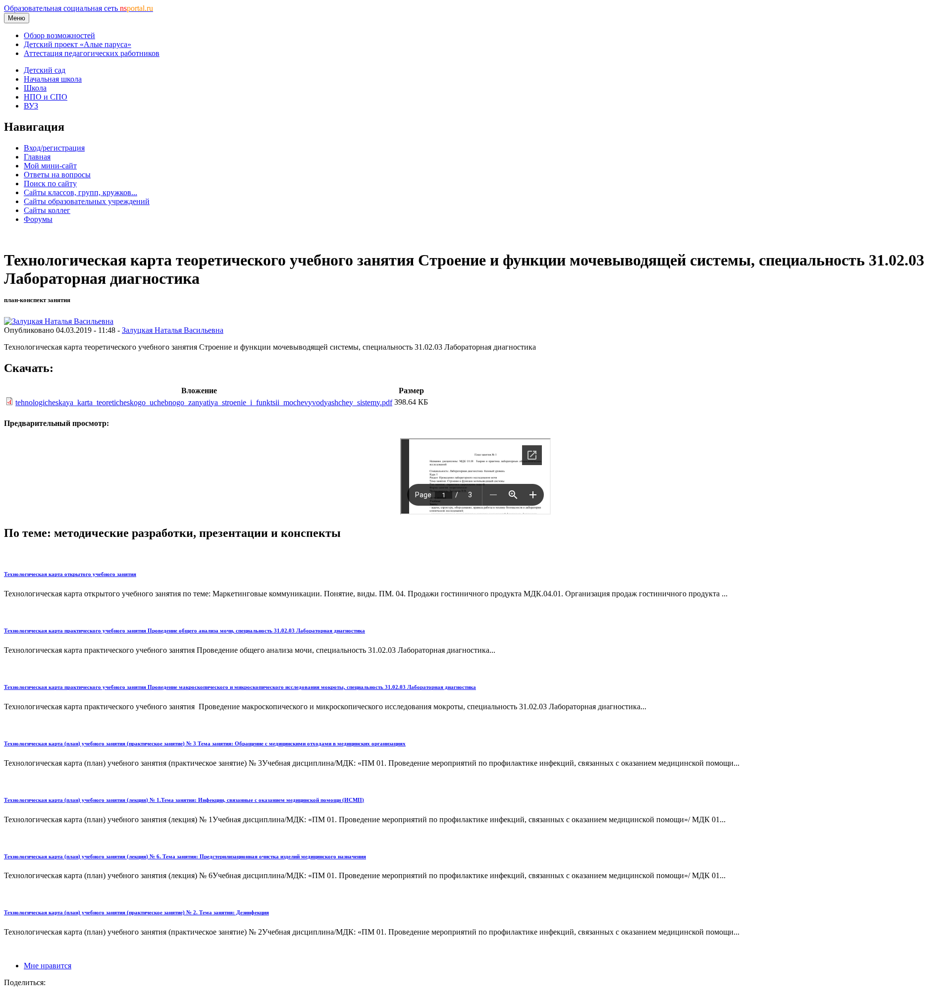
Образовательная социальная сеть (78, 8)
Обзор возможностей (59, 35)
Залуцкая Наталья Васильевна (172, 330)
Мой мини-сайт (50, 165)
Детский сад (44, 70)
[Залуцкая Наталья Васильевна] (58, 321)
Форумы (38, 219)
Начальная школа (53, 79)
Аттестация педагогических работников (91, 53)
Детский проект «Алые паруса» (77, 44)
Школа (35, 88)
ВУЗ (31, 106)
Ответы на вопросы (57, 174)
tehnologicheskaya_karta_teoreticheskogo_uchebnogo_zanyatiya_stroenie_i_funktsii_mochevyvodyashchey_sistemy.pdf (203, 402)
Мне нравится (47, 965)
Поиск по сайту (50, 183)
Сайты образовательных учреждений (87, 201)
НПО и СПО (45, 97)
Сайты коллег (47, 210)
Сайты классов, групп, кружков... (80, 192)
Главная (37, 157)
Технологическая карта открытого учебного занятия (70, 574)
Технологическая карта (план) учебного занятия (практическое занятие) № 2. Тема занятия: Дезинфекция (136, 912)
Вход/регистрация (54, 148)
